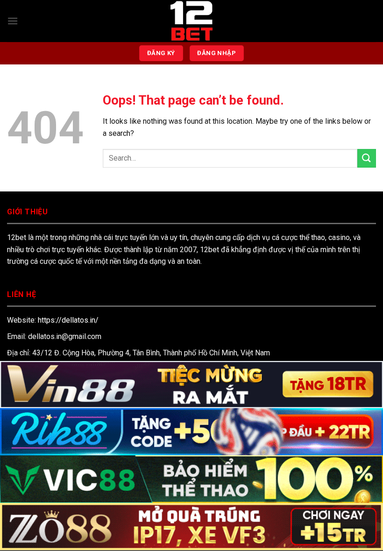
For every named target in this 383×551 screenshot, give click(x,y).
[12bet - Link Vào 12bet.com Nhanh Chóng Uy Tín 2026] (191, 21)
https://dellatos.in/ (68, 320)
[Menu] (12, 20)
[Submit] (366, 158)
